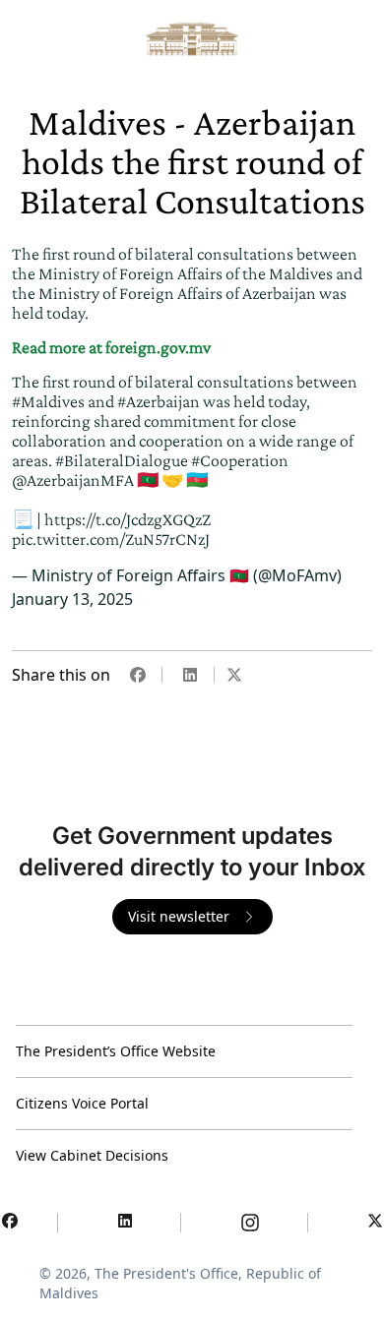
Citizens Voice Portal (82, 1103)
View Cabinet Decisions (92, 1155)
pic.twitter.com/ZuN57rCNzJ (111, 539)
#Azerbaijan (158, 401)
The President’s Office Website (116, 1051)
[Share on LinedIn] (190, 675)
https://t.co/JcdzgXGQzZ (127, 519)
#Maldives (48, 401)
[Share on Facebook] (138, 675)
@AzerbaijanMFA (73, 480)
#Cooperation (239, 460)
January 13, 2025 (72, 599)
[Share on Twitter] (234, 675)
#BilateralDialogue (121, 460)
